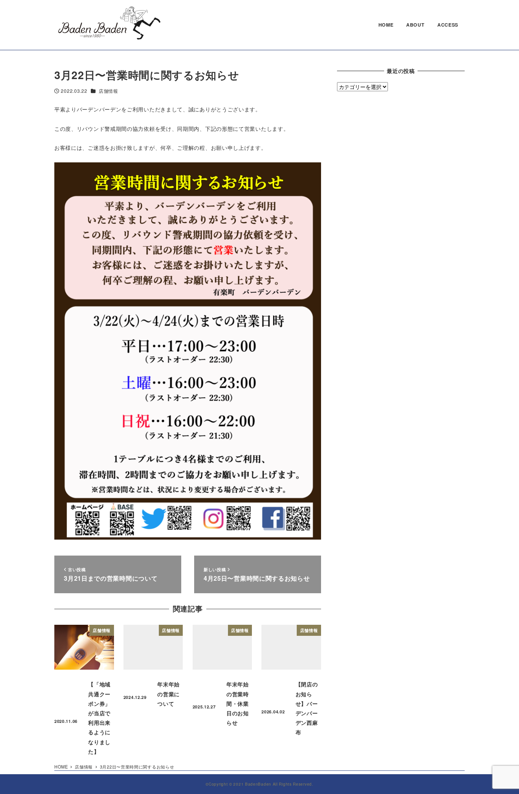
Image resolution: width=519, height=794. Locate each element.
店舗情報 (108, 90)
